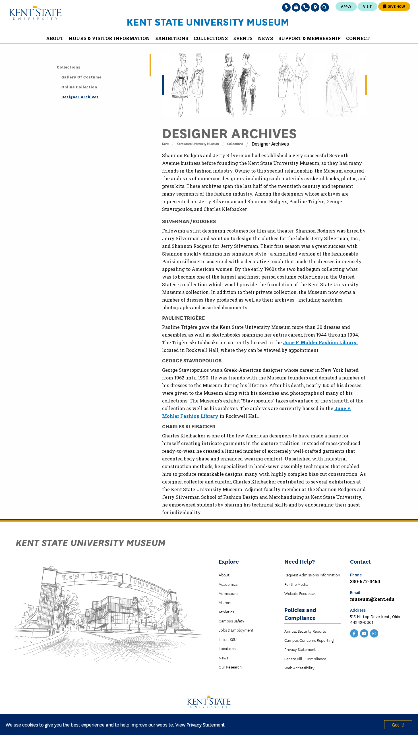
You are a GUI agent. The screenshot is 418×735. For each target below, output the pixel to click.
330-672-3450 (365, 581)
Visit (367, 6)
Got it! (398, 724)
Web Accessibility (299, 668)
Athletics (226, 612)
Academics (228, 584)
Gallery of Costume (81, 76)
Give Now (396, 6)
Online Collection (79, 86)
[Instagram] (374, 633)
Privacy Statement (300, 649)
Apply (346, 6)
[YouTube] (364, 633)
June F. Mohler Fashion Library (320, 342)
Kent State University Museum (208, 21)
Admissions (228, 593)
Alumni (225, 602)
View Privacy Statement (200, 724)
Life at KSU (228, 639)
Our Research (230, 667)
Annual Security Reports (305, 631)
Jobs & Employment (236, 630)
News (223, 658)
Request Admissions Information (312, 575)
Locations (227, 648)
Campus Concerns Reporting (309, 640)
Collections (235, 143)
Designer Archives (80, 96)
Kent (165, 143)
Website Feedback (300, 593)
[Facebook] (354, 633)
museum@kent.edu (372, 599)
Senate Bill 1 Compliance (305, 658)
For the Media (296, 584)
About (224, 575)
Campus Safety (231, 621)
